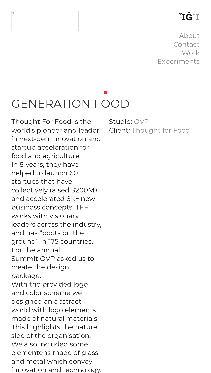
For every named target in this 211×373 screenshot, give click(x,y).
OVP (141, 122)
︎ (182, 17)
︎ (189, 17)
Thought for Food (161, 130)
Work (191, 53)
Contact (187, 44)
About (189, 36)
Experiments (178, 61)
